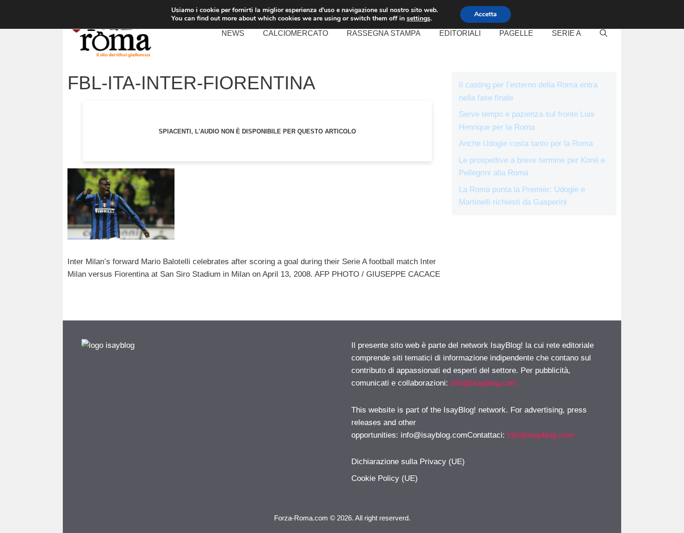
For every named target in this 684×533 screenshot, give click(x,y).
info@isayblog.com (483, 383)
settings (418, 18)
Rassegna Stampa (384, 33)
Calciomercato (295, 33)
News (232, 33)
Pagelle (516, 33)
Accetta (485, 14)
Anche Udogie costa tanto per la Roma (526, 143)
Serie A (566, 33)
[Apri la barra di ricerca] (603, 33)
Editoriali (460, 33)
